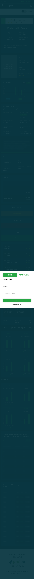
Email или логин (7, 279)
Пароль (5, 286)
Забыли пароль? (17, 304)
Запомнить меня (9, 293)
